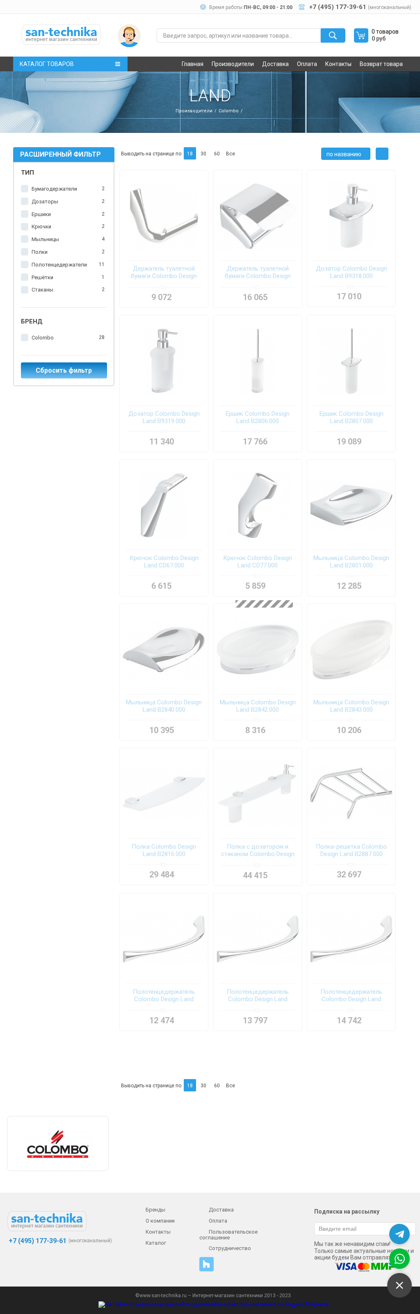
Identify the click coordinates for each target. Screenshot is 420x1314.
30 (203, 154)
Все (230, 154)
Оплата (307, 64)
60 (217, 154)
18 (190, 154)
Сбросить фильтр (64, 370)
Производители (233, 64)
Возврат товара (381, 64)
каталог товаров (47, 64)
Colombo (229, 111)
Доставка (275, 64)
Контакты (338, 64)
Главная (192, 64)
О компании (160, 1221)
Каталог (156, 1243)
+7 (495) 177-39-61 (36, 1241)
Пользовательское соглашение (228, 1235)
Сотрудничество (230, 1248)
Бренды (155, 1210)
